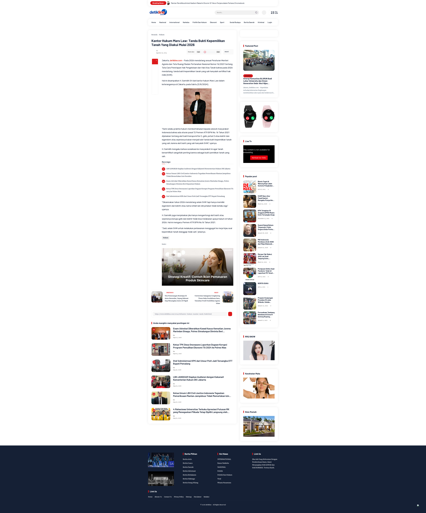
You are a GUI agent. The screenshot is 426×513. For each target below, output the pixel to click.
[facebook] (155, 67)
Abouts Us (158, 497)
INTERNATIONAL (224, 459)
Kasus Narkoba (223, 463)
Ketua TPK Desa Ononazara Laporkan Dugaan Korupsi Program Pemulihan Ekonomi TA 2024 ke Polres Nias (199, 190)
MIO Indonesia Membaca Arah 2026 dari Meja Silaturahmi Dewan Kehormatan (266, 242)
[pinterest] (155, 91)
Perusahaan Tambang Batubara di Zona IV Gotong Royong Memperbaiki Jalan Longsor (266, 314)
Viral (219, 479)
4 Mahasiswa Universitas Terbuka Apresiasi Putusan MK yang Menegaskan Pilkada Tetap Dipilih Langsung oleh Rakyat (201, 410)
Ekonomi (213, 22)
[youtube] (276, 494)
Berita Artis (187, 459)
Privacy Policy (179, 497)
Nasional (162, 22)
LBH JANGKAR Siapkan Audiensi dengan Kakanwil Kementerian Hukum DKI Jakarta (198, 169)
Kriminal (261, 22)
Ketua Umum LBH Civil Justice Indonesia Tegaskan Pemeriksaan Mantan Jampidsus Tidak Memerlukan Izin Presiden (198, 174)
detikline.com (176, 60)
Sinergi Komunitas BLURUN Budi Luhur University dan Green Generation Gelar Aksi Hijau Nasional (257, 81)
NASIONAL (248, 76)
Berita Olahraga (189, 479)
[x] (155, 73)
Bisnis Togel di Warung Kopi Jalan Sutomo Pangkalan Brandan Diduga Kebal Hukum (265, 183)
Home (153, 22)
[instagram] (269, 494)
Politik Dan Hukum (200, 22)
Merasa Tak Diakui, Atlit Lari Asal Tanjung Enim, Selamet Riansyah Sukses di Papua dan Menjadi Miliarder (266, 256)
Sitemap (189, 497)
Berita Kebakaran (189, 475)
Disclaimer (197, 497)
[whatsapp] (155, 85)
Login (270, 22)
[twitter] (266, 494)
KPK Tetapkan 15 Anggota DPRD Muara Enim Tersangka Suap (266, 212)
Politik (220, 471)
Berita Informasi (189, 471)
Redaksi (206, 497)
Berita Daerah (249, 22)
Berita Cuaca (187, 463)
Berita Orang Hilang (190, 483)
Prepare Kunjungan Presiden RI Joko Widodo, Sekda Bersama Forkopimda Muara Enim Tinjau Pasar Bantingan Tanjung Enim (266, 300)
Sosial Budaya (235, 22)
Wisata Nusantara (224, 483)
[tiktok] (273, 494)
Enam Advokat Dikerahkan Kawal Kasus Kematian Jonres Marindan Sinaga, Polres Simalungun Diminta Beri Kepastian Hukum (197, 182)
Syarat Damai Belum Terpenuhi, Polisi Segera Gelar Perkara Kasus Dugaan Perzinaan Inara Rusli (266, 227)
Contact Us (168, 497)
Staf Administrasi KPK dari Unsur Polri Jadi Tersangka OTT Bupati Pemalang (195, 196)
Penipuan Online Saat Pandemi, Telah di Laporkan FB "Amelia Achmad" (266, 271)
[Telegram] (155, 79)
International (174, 22)
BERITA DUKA (263, 283)
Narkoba (186, 22)
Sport (222, 22)
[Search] (256, 12)
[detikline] (158, 15)
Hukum (161, 35)
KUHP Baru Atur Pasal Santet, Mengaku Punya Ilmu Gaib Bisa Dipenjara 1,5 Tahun (266, 198)
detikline (208, 505)
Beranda (154, 35)
